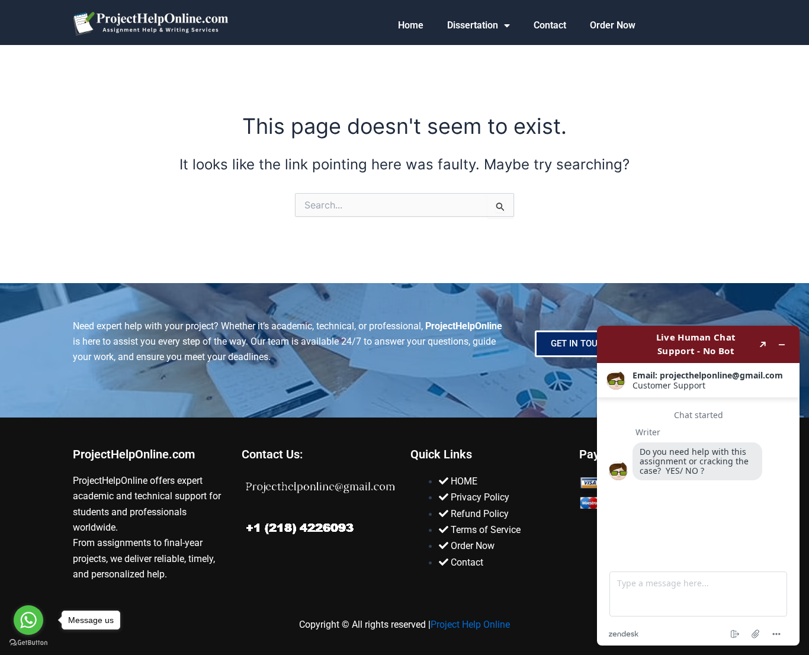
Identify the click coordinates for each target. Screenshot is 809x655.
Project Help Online (470, 624)
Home (410, 25)
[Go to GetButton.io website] (28, 643)
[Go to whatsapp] (28, 620)
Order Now (612, 25)
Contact (550, 25)
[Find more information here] (698, 485)
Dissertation (472, 25)
